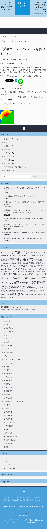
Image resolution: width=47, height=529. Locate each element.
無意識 (31, 271)
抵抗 (12, 271)
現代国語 (37, 271)
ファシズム (13, 255)
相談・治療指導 (9, 422)
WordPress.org (9, 468)
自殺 (17, 294)
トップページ (9, 349)
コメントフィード (10, 465)
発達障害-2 (8, 415)
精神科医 (32, 287)
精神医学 (7, 160)
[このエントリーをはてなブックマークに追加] (16, 81)
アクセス (7, 335)
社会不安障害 (9, 426)
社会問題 (7, 153)
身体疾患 (38, 294)
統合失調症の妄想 (10, 436)
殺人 (17, 271)
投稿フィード (9, 461)
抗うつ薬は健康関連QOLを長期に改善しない (20, 196)
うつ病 (19, 252)
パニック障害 (9, 352)
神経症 (40, 274)
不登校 (20, 255)
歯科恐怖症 (8, 398)
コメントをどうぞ (16, 89)
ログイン (21, 104)
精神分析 (7, 156)
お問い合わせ (9, 328)
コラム (6, 339)
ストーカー (32, 253)
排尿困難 (7, 394)
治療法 (24, 271)
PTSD (5, 252)
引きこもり (27, 269)
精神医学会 (35, 278)
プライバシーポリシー (12, 359)
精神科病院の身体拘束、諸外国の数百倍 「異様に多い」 (25, 232)
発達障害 (10, 274)
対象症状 (7, 384)
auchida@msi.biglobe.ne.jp (23, 513)
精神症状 (19, 287)
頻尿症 (6, 447)
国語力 (11, 269)
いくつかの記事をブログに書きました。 (30, 97)
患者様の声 (8, 391)
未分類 (6, 149)
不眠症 (27, 255)
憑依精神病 (5, 271)
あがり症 (7, 321)
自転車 (26, 294)
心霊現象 (42, 269)
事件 (5, 142)
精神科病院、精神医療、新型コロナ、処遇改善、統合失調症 (26, 291)
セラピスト (8, 342)
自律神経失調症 (9, 440)
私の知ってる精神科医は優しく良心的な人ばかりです (23, 238)
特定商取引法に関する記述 (13, 401)
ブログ (6, 356)
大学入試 (18, 269)
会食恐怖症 (8, 373)
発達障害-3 (8, 419)
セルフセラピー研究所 (22, 4)
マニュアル (8, 363)
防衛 (10, 297)
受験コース (8, 377)
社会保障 (20, 274)
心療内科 (34, 269)
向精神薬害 (21, 259)
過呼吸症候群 (9, 443)
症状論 (6, 408)
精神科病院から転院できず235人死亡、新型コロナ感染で (24, 218)
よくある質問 (9, 332)
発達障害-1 (8, 412)
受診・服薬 (40, 255)
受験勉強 (7, 146)
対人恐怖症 (8, 380)
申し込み (7, 405)
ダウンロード (9, 346)
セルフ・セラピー (10, 139)
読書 (31, 294)
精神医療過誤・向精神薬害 (13, 167)
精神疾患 (7, 170)
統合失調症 (6, 294)
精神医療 (7, 163)
